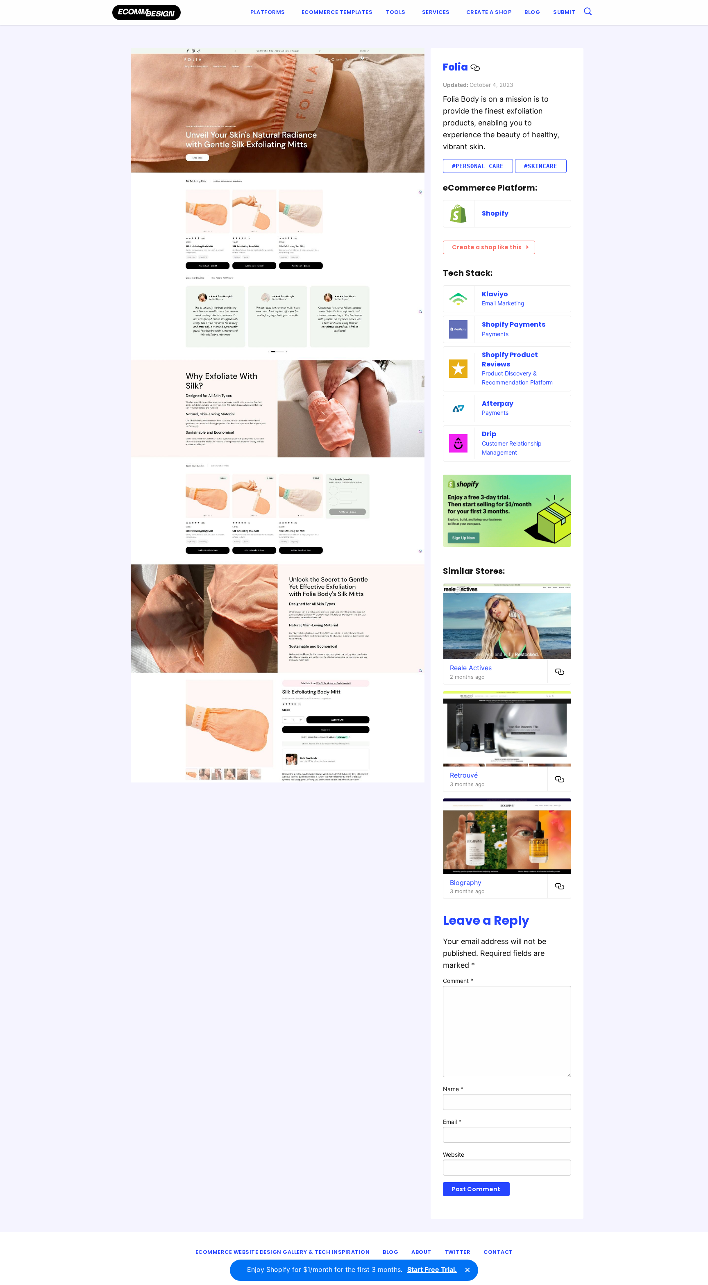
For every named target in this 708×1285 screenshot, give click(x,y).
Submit (564, 12)
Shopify (495, 213)
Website (453, 1154)
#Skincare (540, 166)
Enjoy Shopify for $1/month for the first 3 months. (352, 1269)
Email (452, 1121)
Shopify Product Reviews (510, 359)
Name (453, 1088)
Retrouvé (464, 775)
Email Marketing (503, 303)
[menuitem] (269, 12)
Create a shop (489, 12)
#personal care (478, 166)
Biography (465, 882)
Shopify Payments (513, 324)
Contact (498, 1252)
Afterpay (497, 403)
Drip (489, 434)
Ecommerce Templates (337, 12)
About (421, 1252)
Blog (532, 12)
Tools (396, 12)
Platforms (267, 12)
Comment (458, 980)
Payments (495, 333)
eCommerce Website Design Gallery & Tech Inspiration (282, 1252)
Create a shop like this (487, 247)
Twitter (458, 1252)
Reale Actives (471, 668)
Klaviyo (495, 294)
